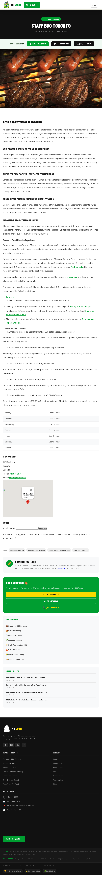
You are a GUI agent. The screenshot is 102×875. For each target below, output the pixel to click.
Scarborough (30, 854)
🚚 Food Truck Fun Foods (15, 659)
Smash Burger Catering (12, 780)
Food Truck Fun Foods (11, 784)
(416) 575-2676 (12, 797)
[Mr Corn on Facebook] (5, 745)
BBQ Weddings (63, 859)
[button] (27, 502)
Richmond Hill (63, 851)
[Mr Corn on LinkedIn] (24, 745)
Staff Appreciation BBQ (36, 859)
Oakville (38, 851)
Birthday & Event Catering (13, 772)
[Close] (31, 490)
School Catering (9, 763)
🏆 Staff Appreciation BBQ (16, 645)
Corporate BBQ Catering (12, 759)
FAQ (54, 772)
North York (21, 854)
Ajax (71, 851)
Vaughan (31, 851)
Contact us (61, 568)
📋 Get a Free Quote (37, 44)
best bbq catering (17, 550)
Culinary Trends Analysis (80, 306)
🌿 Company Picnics (14, 640)
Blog (55, 784)
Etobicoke (12, 854)
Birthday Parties (75, 859)
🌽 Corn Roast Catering (15, 654)
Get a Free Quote (51, 594)
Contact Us (57, 763)
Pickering (92, 851)
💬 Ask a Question (61, 44)
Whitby (76, 851)
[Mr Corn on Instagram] (11, 745)
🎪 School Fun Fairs (13, 650)
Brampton (23, 851)
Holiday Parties (87, 859)
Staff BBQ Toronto (51, 19)
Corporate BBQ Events (36, 550)
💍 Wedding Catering (14, 635)
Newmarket (84, 851)
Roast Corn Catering (11, 776)
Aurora (5, 854)
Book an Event (58, 767)
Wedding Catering (9, 767)
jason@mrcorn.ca (17, 477)
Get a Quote (32, 4)
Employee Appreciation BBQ (59, 550)
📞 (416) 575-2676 (83, 44)
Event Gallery (58, 776)
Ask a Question (51, 601)
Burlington (46, 851)
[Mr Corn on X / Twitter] (17, 745)
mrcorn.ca (72, 277)
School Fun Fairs (51, 859)
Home (55, 759)
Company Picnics (21, 859)
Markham (54, 851)
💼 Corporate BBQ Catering (16, 626)
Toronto (10, 297)
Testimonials (77, 267)
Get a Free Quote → (14, 839)
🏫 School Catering (13, 631)
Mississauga (14, 851)
